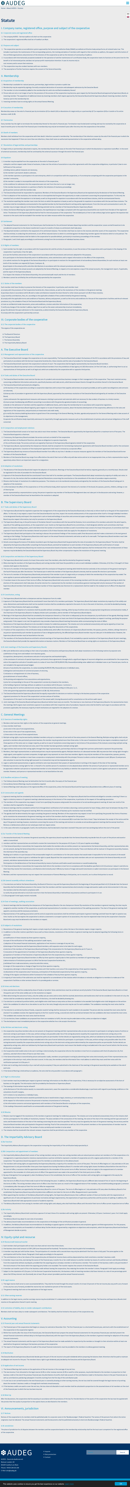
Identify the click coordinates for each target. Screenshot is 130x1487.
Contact (47, 1457)
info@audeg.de (11, 1471)
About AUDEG (11, 8)
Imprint (47, 1451)
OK (121, 1483)
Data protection (50, 1454)
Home (3, 8)
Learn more (69, 1484)
